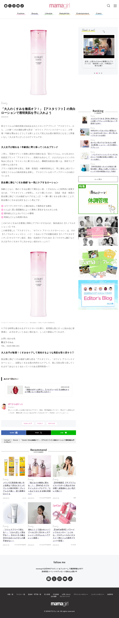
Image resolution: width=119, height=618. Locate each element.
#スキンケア (28, 423)
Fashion (21, 14)
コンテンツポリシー (97, 594)
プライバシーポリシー (81, 594)
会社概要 (54, 596)
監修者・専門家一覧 (34, 594)
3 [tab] (99, 73)
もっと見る (98, 179)
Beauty (35, 14)
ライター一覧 (20, 594)
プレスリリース (65, 596)
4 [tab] (101, 73)
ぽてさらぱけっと (62, 413)
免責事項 (110, 594)
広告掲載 (56, 594)
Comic (99, 14)
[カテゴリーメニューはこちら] (115, 5)
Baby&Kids (64, 14)
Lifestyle (48, 14)
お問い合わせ (66, 594)
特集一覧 (10, 594)
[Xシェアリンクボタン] (54, 578)
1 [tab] (94, 73)
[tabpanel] (99, 51)
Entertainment (82, 14)
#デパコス (51, 423)
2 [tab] (97, 73)
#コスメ (40, 423)
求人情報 (47, 594)
